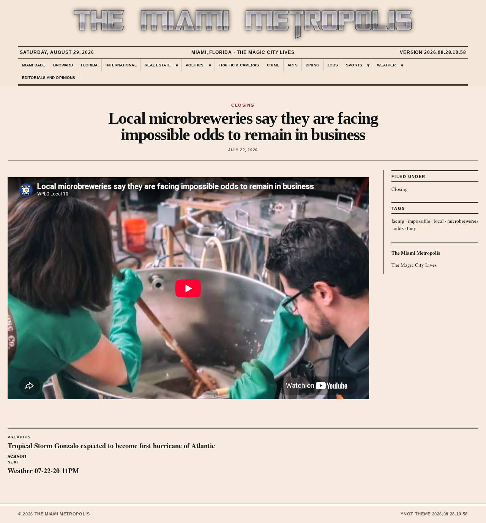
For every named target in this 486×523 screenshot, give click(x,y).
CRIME (273, 65)
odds (399, 228)
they (411, 228)
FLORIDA (89, 65)
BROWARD (63, 65)
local (439, 220)
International (121, 65)
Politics (195, 65)
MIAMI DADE (33, 65)
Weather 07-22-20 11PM (43, 468)
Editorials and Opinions (48, 78)
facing (397, 220)
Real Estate (158, 65)
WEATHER (386, 65)
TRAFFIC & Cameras (239, 65)
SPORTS (354, 65)
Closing (399, 189)
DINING (312, 65)
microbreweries (462, 220)
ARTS (292, 65)
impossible (419, 220)
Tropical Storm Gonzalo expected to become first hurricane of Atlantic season (111, 447)
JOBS (332, 65)
